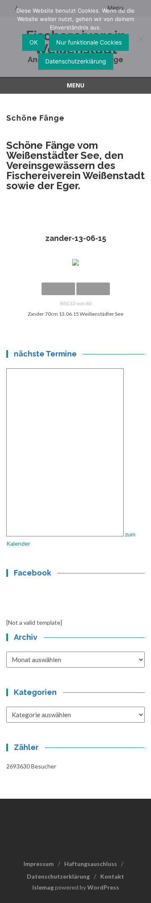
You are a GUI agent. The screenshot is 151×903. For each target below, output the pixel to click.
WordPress (103, 887)
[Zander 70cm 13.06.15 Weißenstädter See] (75, 262)
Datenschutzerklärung (58, 876)
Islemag (43, 887)
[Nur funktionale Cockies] (140, 39)
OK (33, 42)
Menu (75, 85)
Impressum (38, 863)
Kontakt (112, 876)
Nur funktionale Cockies (89, 42)
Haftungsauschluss (90, 863)
